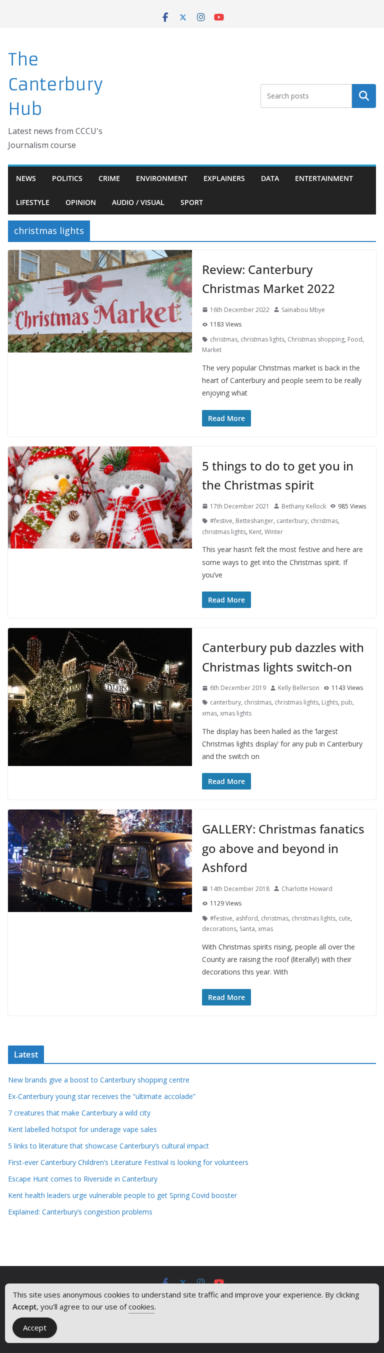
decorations (219, 928)
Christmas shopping (316, 339)
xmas (209, 713)
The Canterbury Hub (55, 85)
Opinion (81, 202)
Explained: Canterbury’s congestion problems (80, 1211)
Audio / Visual (138, 202)
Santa (247, 928)
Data (270, 178)
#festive (221, 520)
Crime (109, 178)
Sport (191, 202)
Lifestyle (33, 202)
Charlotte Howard (307, 888)
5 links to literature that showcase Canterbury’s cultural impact (108, 1145)
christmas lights (262, 339)
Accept (34, 1327)
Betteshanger (255, 520)
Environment (162, 178)
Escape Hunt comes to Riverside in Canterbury (83, 1179)
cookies (141, 1307)
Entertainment (324, 178)
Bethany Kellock (304, 506)
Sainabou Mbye (303, 310)
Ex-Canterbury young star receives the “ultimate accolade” (102, 1096)
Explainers (224, 178)
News (26, 178)
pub (346, 702)
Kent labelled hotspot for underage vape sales (82, 1129)
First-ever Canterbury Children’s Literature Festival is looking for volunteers (128, 1162)
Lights (330, 702)
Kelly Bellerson (299, 688)
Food (355, 339)
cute (344, 918)
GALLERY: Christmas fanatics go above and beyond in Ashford (283, 848)
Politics (67, 178)
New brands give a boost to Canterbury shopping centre (99, 1079)
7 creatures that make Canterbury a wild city (79, 1113)
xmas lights (236, 713)
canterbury (292, 520)
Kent (255, 532)
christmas (224, 339)
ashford (247, 918)
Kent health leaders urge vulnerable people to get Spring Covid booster (122, 1195)
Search (364, 96)
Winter (273, 532)
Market (212, 350)
